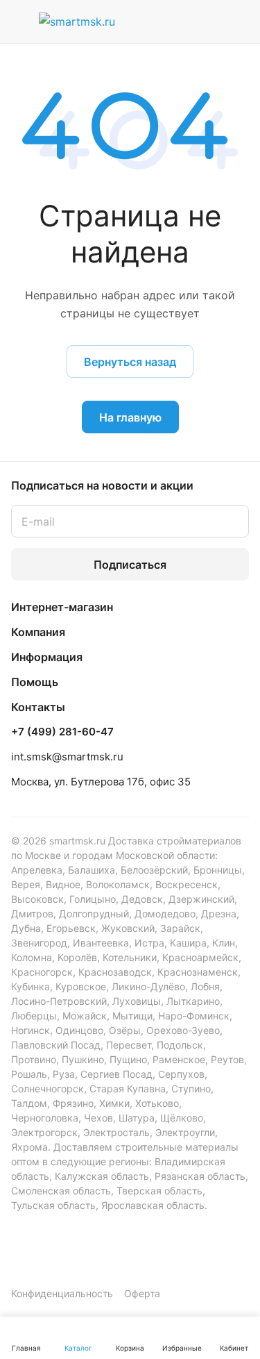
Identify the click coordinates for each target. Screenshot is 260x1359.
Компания (38, 632)
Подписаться (130, 565)
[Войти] (206, 21)
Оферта (142, 1293)
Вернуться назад (130, 362)
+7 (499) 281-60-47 (62, 732)
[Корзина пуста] (238, 21)
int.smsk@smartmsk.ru (67, 756)
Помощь (34, 682)
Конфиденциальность (62, 1293)
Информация (47, 657)
